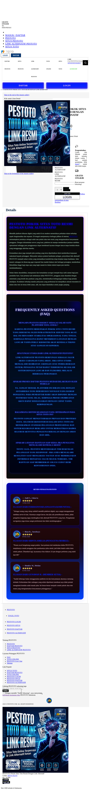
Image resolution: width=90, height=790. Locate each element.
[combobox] (78, 61)
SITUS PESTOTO (14, 40)
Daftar (16, 55)
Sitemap (10, 663)
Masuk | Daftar (15, 35)
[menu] (34, 69)
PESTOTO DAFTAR (14, 629)
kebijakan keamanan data (11, 695)
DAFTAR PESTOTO (14, 646)
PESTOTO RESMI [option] (59, 180)
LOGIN (66, 85)
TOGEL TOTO (13, 616)
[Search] (85, 62)
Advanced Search (74, 63)
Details (11, 210)
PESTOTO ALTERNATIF (16, 633)
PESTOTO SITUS (13, 625)
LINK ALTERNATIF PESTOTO (21, 43)
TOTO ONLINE (13, 659)
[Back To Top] (3, 783)
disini (77, 164)
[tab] (11, 210)
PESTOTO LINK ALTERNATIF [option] (60, 174)
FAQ (8, 657)
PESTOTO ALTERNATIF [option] (60, 169)
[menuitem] (7, 65)
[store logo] (7, 53)
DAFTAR (23, 85)
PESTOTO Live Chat (14, 661)
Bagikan (58, 202)
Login (5, 55)
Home (4, 89)
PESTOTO (10, 38)
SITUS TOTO (12, 46)
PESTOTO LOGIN (14, 622)
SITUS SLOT (12, 776)
